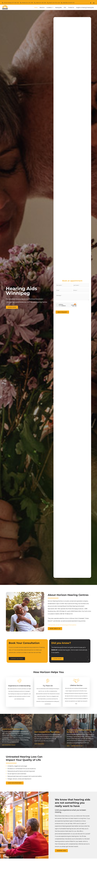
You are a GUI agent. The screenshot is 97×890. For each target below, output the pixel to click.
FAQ (65, 7)
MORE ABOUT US (77, 745)
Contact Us (71, 7)
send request (62, 312)
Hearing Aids (58, 7)
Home (35, 7)
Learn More (12, 307)
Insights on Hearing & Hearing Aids (85, 7)
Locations (49, 7)
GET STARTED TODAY (8, 745)
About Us (42, 7)
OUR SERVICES (39, 743)
